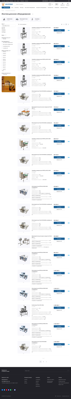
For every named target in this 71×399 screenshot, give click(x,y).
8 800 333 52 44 (4, 379)
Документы (38, 386)
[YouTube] (6, 390)
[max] (14, 390)
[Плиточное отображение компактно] (64, 24)
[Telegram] (4, 390)
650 (40, 292)
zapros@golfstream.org (6, 381)
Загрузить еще (43, 358)
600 (40, 208)
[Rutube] (12, 390)
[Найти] (56, 4)
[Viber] (8, 390)
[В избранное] (67, 30)
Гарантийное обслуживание (64, 382)
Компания (38, 377)
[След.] (46, 362)
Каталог (25, 379)
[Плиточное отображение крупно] (62, 24)
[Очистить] (50, 4)
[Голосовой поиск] (54, 4)
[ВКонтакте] (2, 390)
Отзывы (37, 382)
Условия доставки (62, 381)
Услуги (48, 377)
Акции (25, 381)
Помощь (60, 377)
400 (40, 127)
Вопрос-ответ (61, 384)
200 (40, 95)
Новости (37, 381)
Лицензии (37, 384)
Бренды (25, 382)
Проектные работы (50, 379)
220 (39, 31)
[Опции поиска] (52, 4)
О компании (38, 379)
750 (40, 329)
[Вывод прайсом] (68, 24)
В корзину (59, 30)
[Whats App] (10, 390)
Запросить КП (59, 32)
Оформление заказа (62, 379)
